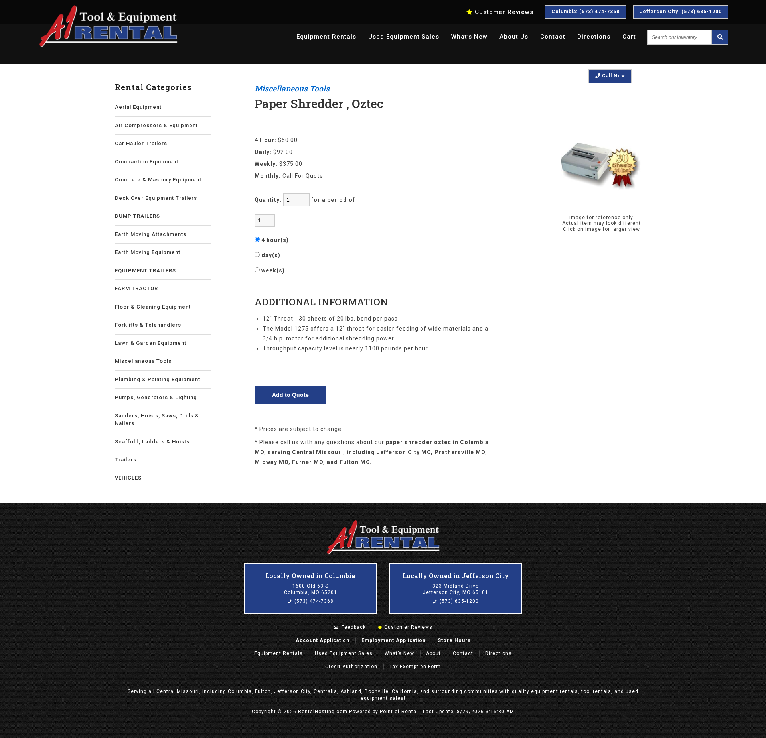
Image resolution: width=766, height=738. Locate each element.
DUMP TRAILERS (137, 216)
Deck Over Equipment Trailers (156, 198)
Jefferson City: (681, 11)
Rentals (326, 36)
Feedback (353, 627)
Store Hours (454, 640)
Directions (593, 36)
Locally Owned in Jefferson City (456, 575)
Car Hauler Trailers (141, 143)
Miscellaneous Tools (143, 361)
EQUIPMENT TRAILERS (145, 271)
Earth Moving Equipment (147, 252)
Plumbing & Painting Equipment (157, 379)
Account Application (322, 640)
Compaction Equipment (146, 162)
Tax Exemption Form (415, 666)
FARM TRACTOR (136, 288)
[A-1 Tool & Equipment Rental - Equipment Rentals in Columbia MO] (108, 45)
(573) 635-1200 (458, 601)
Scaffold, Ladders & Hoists (152, 442)
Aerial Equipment (138, 107)
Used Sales (403, 36)
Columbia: (585, 11)
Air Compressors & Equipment (156, 125)
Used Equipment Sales (344, 653)
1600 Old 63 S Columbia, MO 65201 (310, 589)
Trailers (125, 459)
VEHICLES (128, 478)
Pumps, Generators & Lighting (156, 397)
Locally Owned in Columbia (310, 575)
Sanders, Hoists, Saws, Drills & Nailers (157, 420)
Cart (629, 36)
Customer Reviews (407, 627)
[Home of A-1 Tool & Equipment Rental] (383, 553)
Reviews (504, 12)
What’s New (469, 36)
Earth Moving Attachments (150, 234)
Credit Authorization (351, 666)
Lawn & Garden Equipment (150, 343)
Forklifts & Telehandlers (148, 325)
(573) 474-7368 (313, 601)
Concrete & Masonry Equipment (158, 180)
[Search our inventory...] (719, 37)
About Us (513, 36)
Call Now (612, 76)
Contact (552, 36)
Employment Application (393, 640)
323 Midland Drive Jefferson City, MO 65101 (455, 589)
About (433, 653)
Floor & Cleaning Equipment (153, 307)
